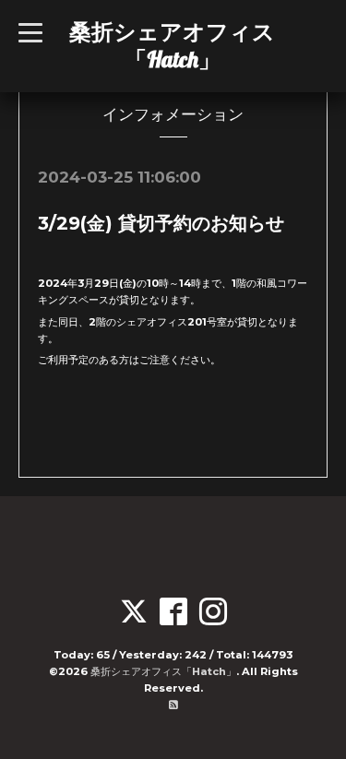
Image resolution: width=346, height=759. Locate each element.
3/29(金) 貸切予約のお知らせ (161, 223)
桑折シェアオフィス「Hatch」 (172, 45)
